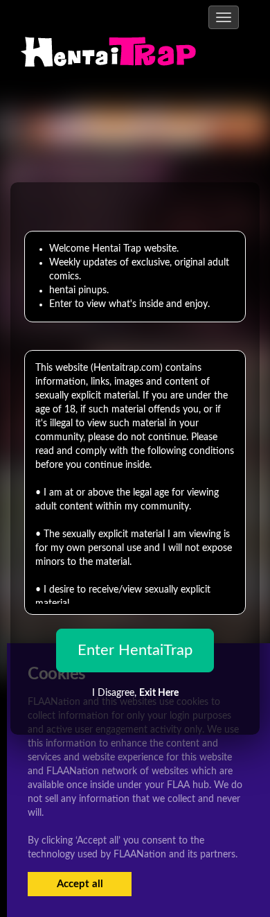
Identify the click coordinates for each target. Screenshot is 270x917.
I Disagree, (135, 693)
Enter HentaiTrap (135, 650)
